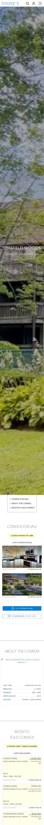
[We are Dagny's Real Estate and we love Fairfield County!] (10, 4)
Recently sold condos (22, 507)
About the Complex (20, 503)
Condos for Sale (19, 499)
